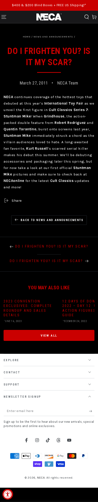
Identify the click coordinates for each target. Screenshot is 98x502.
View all (49, 335)
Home (27, 36)
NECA (41, 477)
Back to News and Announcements (52, 220)
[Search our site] (86, 17)
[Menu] (4, 17)
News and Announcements (53, 36)
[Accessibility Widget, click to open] (7, 494)
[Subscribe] (91, 411)
